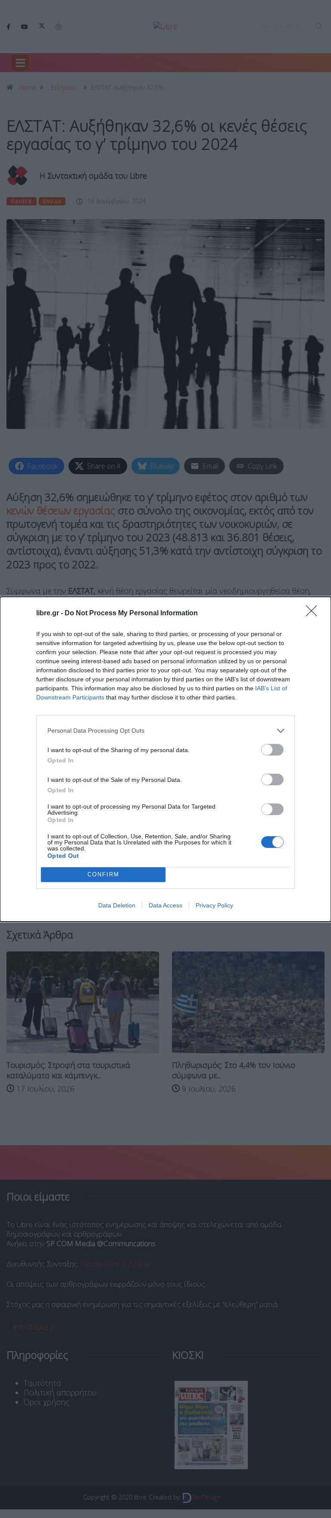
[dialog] (165, 759)
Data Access (165, 905)
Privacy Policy (214, 905)
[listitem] (165, 730)
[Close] (314, 613)
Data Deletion (116, 905)
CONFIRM (103, 874)
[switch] (272, 750)
